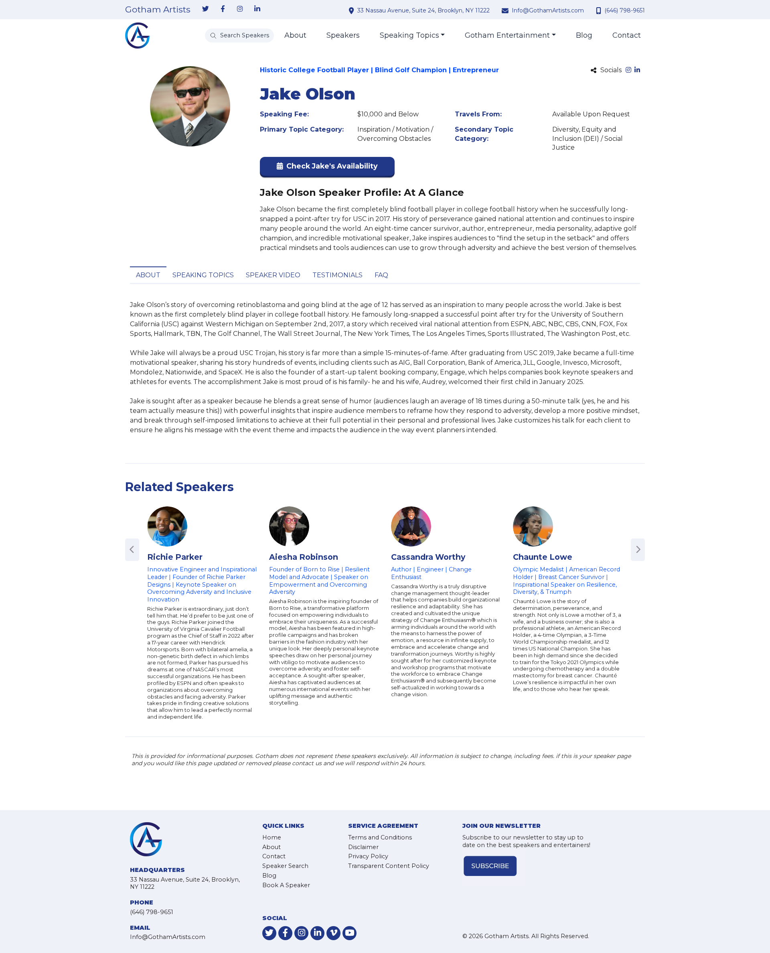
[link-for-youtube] (349, 933)
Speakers (343, 35)
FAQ (381, 275)
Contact (626, 35)
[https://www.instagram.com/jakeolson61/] (628, 70)
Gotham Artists (157, 9)
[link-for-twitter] (205, 9)
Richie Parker (175, 557)
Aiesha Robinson (303, 557)
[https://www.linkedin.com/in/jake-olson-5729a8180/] (637, 70)
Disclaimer (363, 847)
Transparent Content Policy (388, 866)
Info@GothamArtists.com (548, 10)
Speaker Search (285, 866)
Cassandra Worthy (428, 557)
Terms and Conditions (380, 837)
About (295, 35)
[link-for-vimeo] (333, 933)
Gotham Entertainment (507, 35)
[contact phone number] (599, 10)
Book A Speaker (286, 885)
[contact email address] (506, 10)
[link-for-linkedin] (257, 9)
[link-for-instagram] (239, 9)
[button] (327, 167)
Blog (584, 35)
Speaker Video (273, 275)
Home (271, 837)
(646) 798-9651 (624, 10)
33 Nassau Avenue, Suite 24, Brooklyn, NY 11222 (423, 10)
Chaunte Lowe (542, 557)
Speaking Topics (409, 35)
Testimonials (337, 275)
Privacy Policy (368, 856)
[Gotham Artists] (137, 35)
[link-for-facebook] (222, 9)
